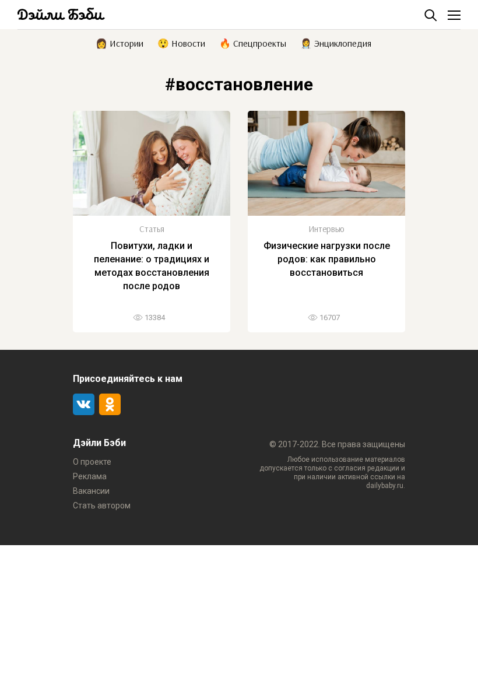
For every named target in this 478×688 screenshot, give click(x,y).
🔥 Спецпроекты (252, 42)
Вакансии (91, 491)
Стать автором (102, 505)
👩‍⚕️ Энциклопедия (335, 42)
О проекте (92, 461)
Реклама (90, 476)
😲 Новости (181, 42)
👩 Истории (119, 42)
